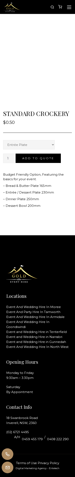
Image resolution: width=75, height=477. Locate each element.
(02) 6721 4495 (17, 432)
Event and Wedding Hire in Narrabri (34, 337)
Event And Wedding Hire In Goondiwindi (27, 324)
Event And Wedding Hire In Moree (33, 307)
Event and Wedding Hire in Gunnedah (36, 342)
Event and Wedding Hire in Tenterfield (36, 332)
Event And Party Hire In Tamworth (33, 312)
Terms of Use (26, 463)
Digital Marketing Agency (31, 468)
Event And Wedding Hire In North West (37, 347)
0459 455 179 (32, 439)
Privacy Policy (48, 463)
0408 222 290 (58, 439)
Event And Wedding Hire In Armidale (35, 317)
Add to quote (38, 158)
